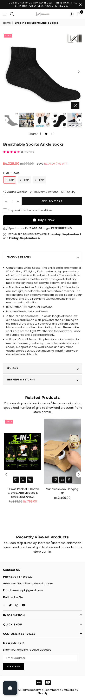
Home (7, 23)
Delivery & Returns (45, 192)
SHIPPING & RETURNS (20, 379)
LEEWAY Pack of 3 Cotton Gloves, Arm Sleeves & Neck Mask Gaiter (23, 492)
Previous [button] (6, 72)
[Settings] (71, 14)
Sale (8, 35)
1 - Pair (10, 180)
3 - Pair (39, 180)
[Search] (12, 14)
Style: (11, 173)
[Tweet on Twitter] (46, 134)
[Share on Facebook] (40, 134)
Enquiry (70, 192)
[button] (11, 152)
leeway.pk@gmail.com (27, 590)
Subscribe (13, 666)
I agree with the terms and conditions (30, 210)
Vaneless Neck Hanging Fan (62, 491)
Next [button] (79, 72)
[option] (42, 72)
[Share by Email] (53, 134)
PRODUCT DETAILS (18, 256)
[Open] (10, 688)
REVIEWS (12, 368)
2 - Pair (24, 180)
